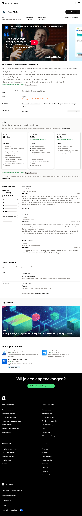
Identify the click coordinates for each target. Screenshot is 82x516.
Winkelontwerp (7, 425)
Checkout (25, 104)
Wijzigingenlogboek (42, 293)
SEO (43, 428)
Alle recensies (7, 220)
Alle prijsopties (6, 178)
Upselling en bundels (49, 421)
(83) (30, 19)
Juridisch (45, 471)
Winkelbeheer (7, 432)
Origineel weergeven (31, 85)
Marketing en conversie (10, 428)
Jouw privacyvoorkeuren (10, 510)
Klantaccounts (35, 104)
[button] (21, 353)
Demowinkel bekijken (72, 17)
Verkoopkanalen (7, 410)
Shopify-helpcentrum (9, 449)
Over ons (45, 449)
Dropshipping (46, 410)
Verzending (46, 432)
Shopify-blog (6, 460)
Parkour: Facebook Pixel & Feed (17, 359)
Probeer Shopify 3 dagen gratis (41, 386)
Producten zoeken (8, 414)
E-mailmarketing (47, 425)
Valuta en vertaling (48, 436)
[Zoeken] (76, 3)
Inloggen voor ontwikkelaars (12, 490)
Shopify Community (8, 456)
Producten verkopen (9, 417)
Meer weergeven (26, 208)
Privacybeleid (26, 273)
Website (25, 286)
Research (5, 464)
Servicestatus (47, 475)
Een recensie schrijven (9, 216)
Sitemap (4, 505)
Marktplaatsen (47, 414)
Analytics (25, 111)
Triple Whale (41, 19)
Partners (45, 464)
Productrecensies (48, 417)
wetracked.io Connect (54, 351)
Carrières (45, 453)
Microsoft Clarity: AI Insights (16, 351)
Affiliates (45, 467)
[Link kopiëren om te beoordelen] (32, 186)
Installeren (73, 12)
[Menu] (79, 3)
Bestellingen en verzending (11, 421)
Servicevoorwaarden (9, 495)
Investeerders (47, 456)
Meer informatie (65, 128)
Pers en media (47, 460)
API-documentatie (28, 276)
